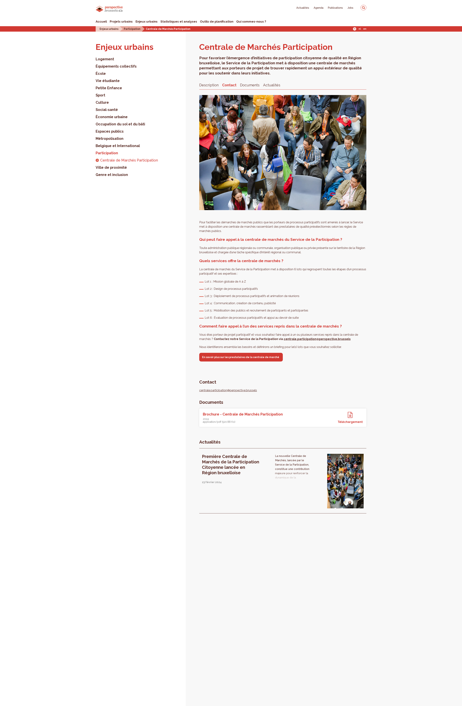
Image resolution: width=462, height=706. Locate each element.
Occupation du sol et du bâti (120, 124)
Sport (100, 95)
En (364, 29)
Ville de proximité (111, 167)
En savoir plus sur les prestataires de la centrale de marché (241, 357)
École (101, 73)
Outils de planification (216, 21)
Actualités (302, 7)
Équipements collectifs (116, 66)
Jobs (350, 7)
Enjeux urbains (147, 21)
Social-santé (107, 109)
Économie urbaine (112, 117)
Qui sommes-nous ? (251, 21)
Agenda (318, 7)
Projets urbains (121, 21)
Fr (355, 29)
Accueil (101, 21)
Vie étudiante (108, 81)
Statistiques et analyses (178, 21)
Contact (229, 85)
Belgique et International (118, 146)
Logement (105, 59)
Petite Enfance (109, 88)
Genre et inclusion (112, 175)
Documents (250, 85)
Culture (102, 102)
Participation (132, 28)
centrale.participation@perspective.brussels (317, 339)
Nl (360, 29)
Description (209, 85)
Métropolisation (109, 138)
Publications (335, 7)
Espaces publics (110, 131)
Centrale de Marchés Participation (168, 28)
